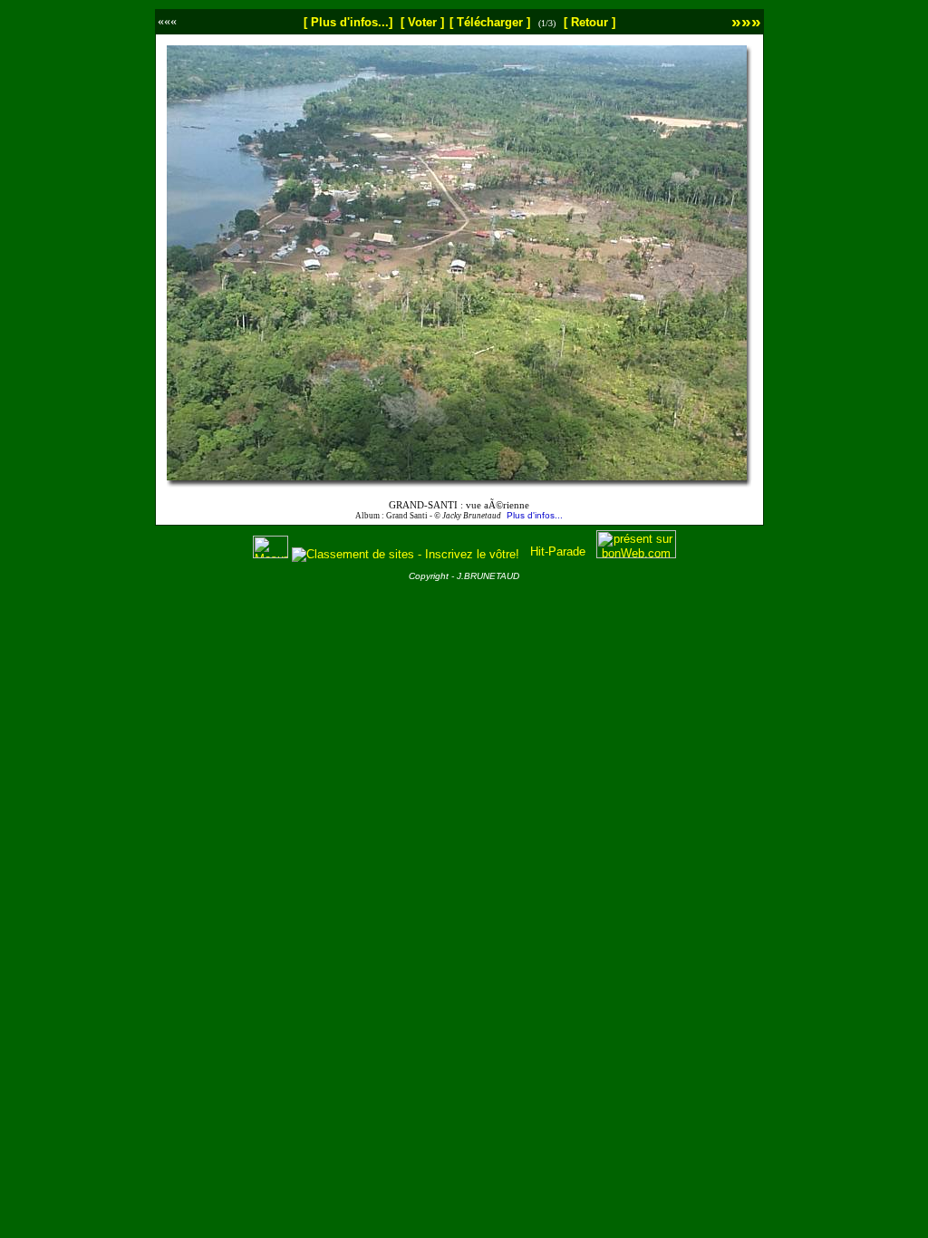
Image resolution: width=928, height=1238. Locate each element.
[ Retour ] (589, 22)
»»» (746, 21)
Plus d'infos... (535, 515)
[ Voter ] (422, 22)
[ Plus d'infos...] (348, 22)
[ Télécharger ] (490, 22)
